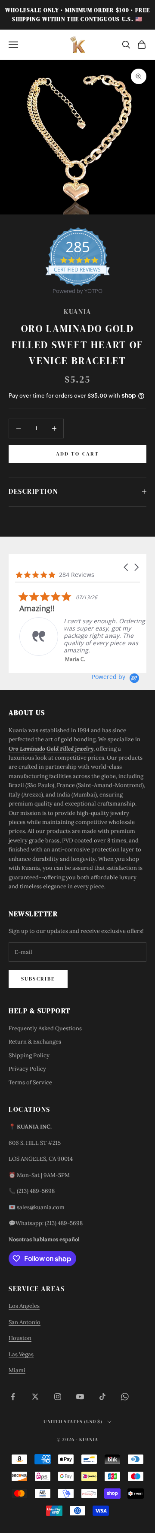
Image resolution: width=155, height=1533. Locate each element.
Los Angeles (24, 1306)
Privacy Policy (27, 1068)
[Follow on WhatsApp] (125, 1396)
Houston (20, 1338)
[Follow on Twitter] (35, 1396)
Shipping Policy (29, 1055)
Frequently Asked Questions (45, 1028)
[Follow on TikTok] (102, 1396)
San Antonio (24, 1322)
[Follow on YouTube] (80, 1396)
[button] (126, 567)
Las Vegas (21, 1354)
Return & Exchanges (35, 1041)
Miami (17, 1370)
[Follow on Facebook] (13, 1396)
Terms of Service (30, 1082)
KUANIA (77, 311)
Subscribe (38, 978)
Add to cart (77, 453)
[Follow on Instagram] (57, 1396)
